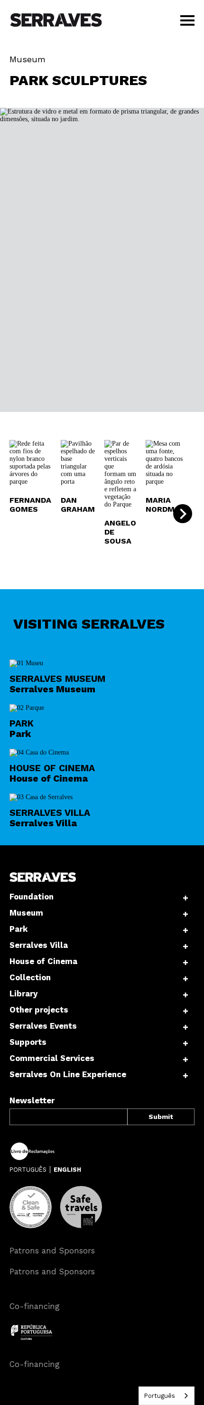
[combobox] (167, 1395)
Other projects (38, 1009)
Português (159, 1395)
